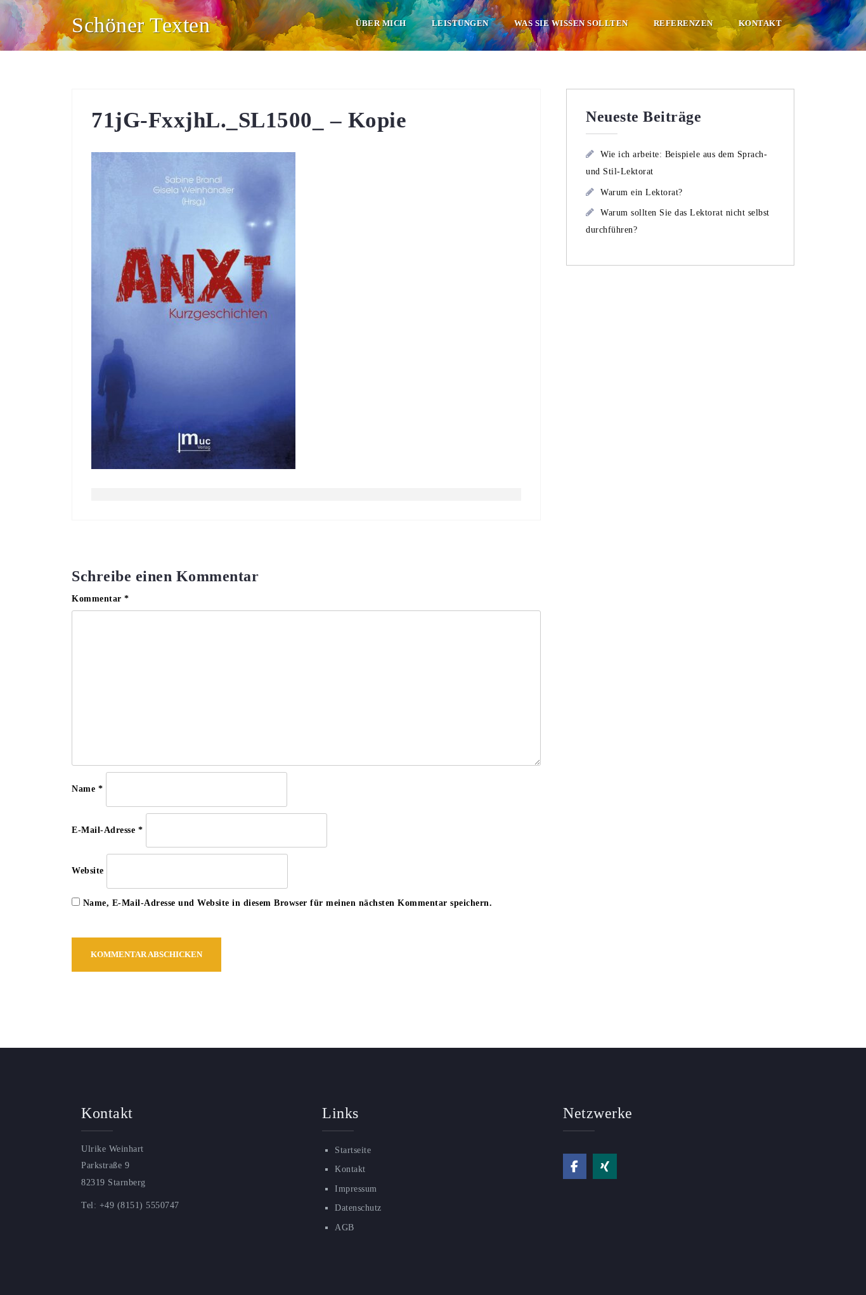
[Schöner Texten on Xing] (604, 1166)
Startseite (353, 1150)
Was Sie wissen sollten (571, 23)
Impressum (356, 1189)
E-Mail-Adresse (107, 830)
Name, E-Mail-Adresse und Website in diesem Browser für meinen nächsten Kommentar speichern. (288, 903)
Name (87, 789)
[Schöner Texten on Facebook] (574, 1166)
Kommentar (100, 598)
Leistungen (460, 23)
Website (88, 870)
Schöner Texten (141, 25)
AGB (344, 1227)
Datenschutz (358, 1208)
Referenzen (683, 23)
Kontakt (760, 23)
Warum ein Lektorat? (641, 192)
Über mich (381, 23)
